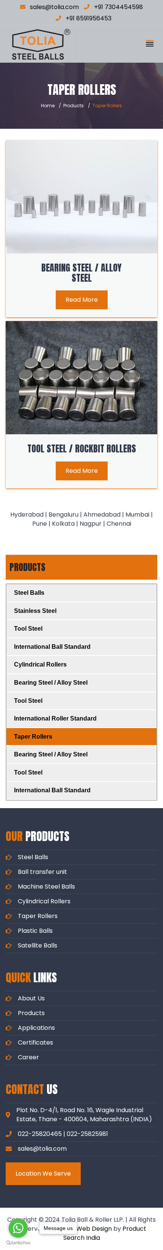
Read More (82, 299)
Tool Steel (28, 628)
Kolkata (63, 523)
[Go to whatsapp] (18, 1228)
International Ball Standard (52, 647)
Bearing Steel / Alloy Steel (81, 272)
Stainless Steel (35, 611)
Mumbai (137, 514)
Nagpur (91, 523)
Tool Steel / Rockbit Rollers (81, 448)
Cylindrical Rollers (40, 664)
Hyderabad (27, 514)
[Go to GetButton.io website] (18, 1242)
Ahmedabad (102, 514)
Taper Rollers (33, 736)
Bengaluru (63, 514)
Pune (39, 523)
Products (73, 105)
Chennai (119, 523)
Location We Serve (43, 1173)
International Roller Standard (55, 718)
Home (48, 105)
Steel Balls (29, 593)
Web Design (94, 1228)
